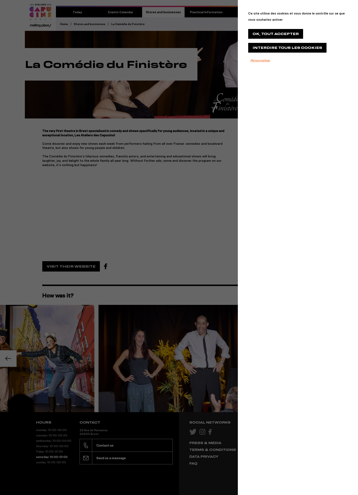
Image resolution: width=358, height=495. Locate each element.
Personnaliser (260, 60)
